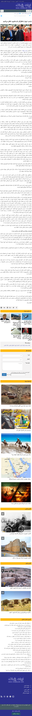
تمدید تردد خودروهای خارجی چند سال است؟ (21, 630)
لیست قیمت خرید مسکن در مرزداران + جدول (20, 642)
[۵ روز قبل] (27, 316)
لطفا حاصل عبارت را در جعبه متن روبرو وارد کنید (20, 372)
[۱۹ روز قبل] (16, 443)
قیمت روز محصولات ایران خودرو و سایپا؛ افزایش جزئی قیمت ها (17, 648)
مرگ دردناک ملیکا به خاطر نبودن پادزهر (22, 634)
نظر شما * (27, 363)
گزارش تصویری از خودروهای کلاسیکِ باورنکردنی (20, 534)
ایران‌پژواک (24, 5)
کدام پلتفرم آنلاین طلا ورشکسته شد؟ (22, 628)
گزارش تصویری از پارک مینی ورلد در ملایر (22, 558)
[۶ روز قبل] (5, 316)
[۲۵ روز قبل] (16, 468)
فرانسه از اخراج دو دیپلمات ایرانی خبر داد (22, 638)
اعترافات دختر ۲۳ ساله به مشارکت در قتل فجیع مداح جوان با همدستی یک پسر (16, 654)
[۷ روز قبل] (27, 331)
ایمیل (28, 359)
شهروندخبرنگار (26, 693)
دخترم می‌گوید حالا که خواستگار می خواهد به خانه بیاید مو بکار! (17, 657)
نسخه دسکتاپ (16, 714)
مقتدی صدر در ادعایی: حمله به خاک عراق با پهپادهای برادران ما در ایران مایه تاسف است (16, 662)
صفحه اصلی (26, 686)
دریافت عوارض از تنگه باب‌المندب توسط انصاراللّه (20, 479)
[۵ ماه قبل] (16, 577)
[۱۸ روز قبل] (16, 419)
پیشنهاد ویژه (28, 381)
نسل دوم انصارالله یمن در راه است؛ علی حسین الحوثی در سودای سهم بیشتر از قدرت (16, 665)
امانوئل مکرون (11, 345)
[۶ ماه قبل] (16, 547)
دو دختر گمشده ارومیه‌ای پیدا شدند (22, 668)
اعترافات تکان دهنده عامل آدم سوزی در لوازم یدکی (20, 623)
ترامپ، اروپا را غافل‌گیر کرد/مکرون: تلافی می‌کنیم (17, 21)
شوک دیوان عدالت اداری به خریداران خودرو (21, 632)
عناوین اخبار (26, 687)
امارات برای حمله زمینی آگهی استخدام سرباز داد (20, 406)
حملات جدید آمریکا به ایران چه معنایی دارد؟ (21, 503)
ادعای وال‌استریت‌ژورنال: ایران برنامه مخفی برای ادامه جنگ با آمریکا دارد (17, 324)
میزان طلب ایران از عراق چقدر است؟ (22, 640)
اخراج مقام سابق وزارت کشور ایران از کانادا (21, 650)
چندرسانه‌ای (26, 691)
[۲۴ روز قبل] (16, 492)
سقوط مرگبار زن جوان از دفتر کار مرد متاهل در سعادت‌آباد (18, 636)
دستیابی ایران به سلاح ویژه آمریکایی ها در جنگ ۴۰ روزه (19, 646)
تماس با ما (21, 1)
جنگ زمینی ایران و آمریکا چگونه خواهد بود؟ (21, 455)
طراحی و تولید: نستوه (16, 711)
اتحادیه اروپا (17, 345)
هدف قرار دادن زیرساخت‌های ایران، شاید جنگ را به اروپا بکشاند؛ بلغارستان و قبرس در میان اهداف (17, 626)
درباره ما (13, 1)
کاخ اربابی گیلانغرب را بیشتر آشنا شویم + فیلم (20, 588)
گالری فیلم (28, 563)
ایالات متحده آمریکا (26, 345)
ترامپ (21, 345)
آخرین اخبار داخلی (26, 619)
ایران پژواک (24, 51)
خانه (28, 11)
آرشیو (17, 1)
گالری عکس (28, 509)
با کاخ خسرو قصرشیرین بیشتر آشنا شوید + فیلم (20, 612)
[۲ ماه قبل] (16, 522)
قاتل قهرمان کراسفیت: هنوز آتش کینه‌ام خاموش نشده (19, 644)
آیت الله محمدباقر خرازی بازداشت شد (22, 652)
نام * (29, 355)
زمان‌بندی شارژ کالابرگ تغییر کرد (23, 430)
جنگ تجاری (6, 345)
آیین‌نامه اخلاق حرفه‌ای (5, 1)
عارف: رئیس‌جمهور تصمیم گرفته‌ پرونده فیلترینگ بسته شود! (18, 670)
